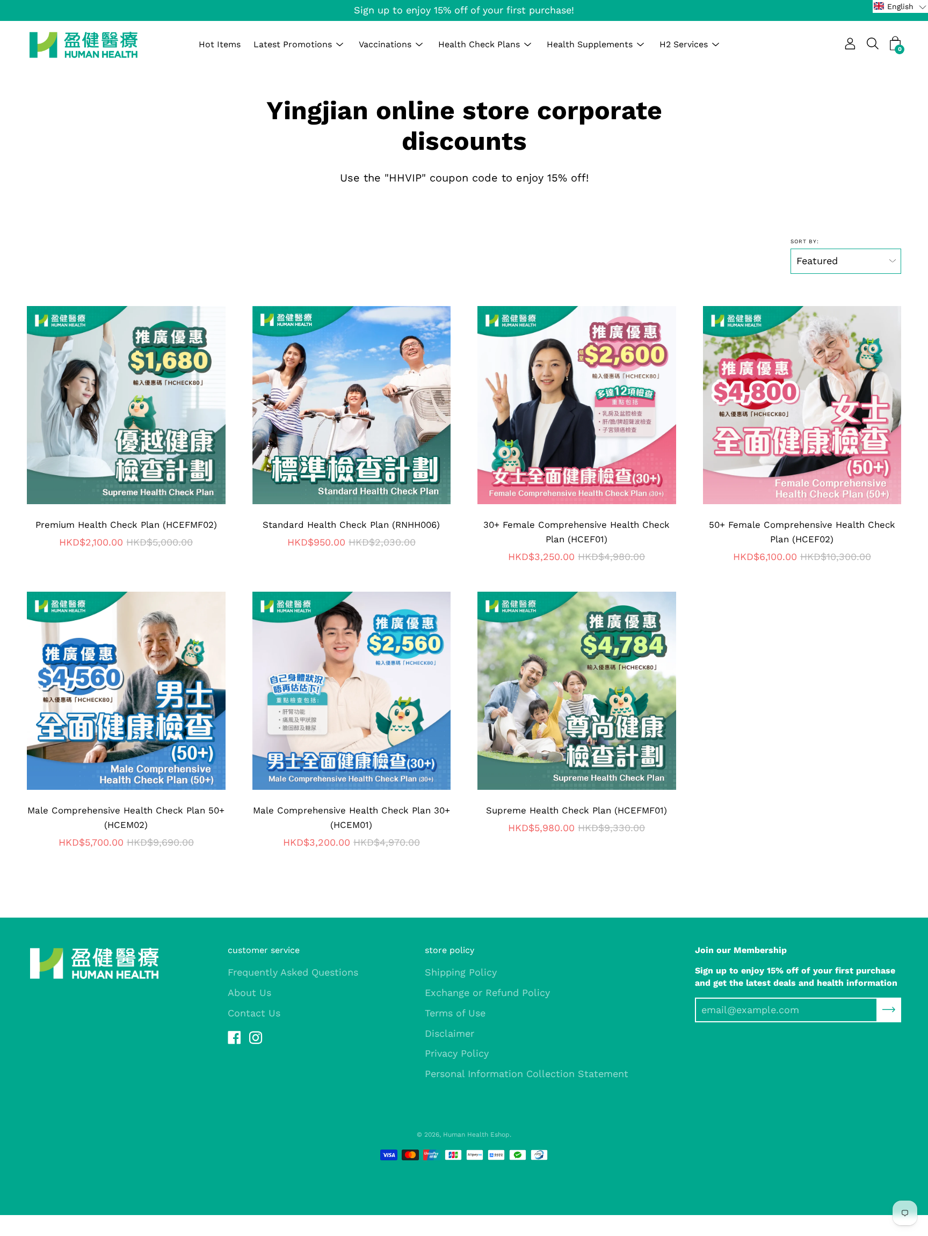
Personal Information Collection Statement (526, 1073)
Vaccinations (385, 44)
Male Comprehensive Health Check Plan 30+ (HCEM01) (351, 817)
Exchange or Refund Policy (487, 992)
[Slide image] (576, 405)
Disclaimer (449, 1033)
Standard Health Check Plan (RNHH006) (351, 524)
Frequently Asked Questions (293, 972)
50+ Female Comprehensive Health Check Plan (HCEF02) (802, 531)
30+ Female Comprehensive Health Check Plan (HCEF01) (576, 531)
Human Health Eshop (476, 1134)
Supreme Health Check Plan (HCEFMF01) (576, 810)
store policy (449, 950)
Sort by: (805, 241)
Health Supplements (590, 44)
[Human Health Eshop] (83, 44)
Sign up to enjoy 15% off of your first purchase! (464, 10)
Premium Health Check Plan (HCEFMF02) (126, 524)
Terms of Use (455, 1013)
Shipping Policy (461, 972)
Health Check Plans (479, 44)
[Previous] (35, 404)
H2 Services (683, 44)
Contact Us (254, 1013)
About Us (249, 992)
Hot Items (220, 44)
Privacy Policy (457, 1053)
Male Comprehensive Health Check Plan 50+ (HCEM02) (125, 817)
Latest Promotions (292, 44)
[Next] (217, 404)
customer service (264, 950)
